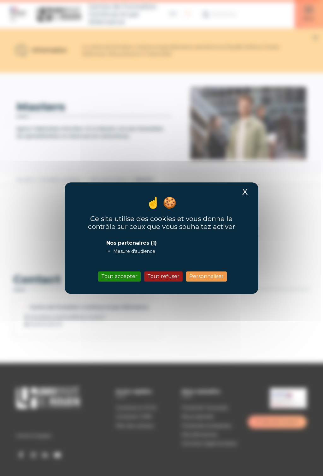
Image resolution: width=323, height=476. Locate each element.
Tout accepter (119, 276)
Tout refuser (163, 276)
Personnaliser (206, 276)
